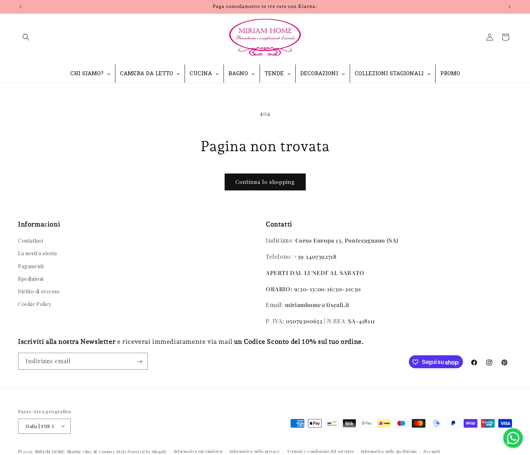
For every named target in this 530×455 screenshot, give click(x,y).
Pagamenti (31, 266)
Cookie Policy (35, 304)
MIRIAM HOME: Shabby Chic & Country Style (81, 451)
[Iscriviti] (139, 361)
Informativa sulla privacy (255, 451)
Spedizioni (31, 278)
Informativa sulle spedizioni (389, 451)
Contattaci (30, 241)
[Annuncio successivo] (509, 7)
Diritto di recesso (39, 291)
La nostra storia (37, 253)
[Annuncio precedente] (20, 7)
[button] (26, 37)
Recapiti (432, 451)
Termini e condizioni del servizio (320, 451)
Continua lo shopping (265, 181)
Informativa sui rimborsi (198, 451)
